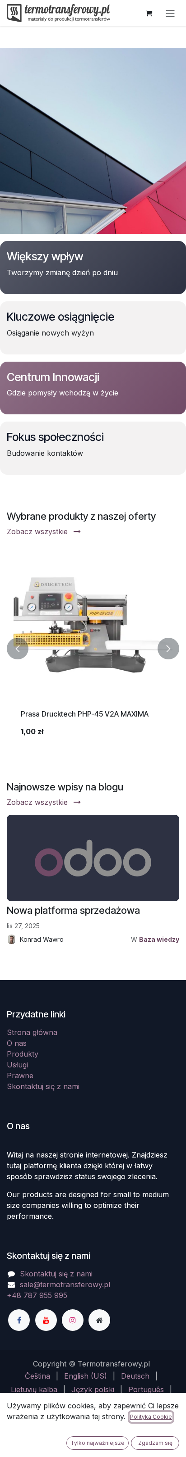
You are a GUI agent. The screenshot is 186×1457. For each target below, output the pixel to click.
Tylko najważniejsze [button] (97, 1442)
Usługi (17, 1064)
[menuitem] (37, 1376)
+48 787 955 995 (37, 1295)
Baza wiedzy (159, 939)
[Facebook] (19, 1320)
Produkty (22, 1053)
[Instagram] (73, 1320)
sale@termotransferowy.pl (65, 1284)
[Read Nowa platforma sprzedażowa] (93, 858)
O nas (17, 1043)
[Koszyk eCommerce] (149, 13)
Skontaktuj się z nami (43, 1086)
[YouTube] (46, 1320)
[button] (17, 648)
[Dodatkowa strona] (99, 1320)
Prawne (20, 1075)
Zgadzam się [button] (155, 1442)
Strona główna (32, 1032)
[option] (93, 648)
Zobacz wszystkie (38, 531)
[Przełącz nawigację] (170, 13)
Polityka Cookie (151, 1416)
